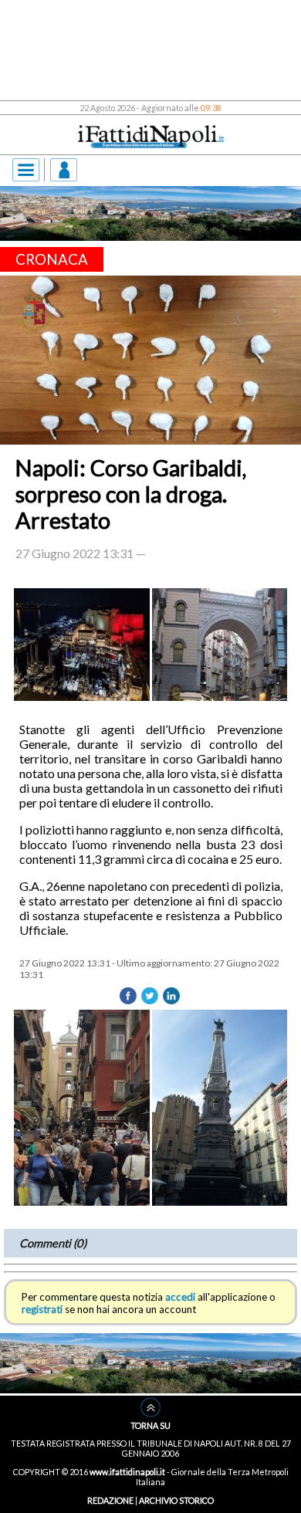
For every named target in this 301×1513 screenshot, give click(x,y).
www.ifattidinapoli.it (127, 1472)
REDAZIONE (110, 1500)
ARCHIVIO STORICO (176, 1500)
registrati (42, 1309)
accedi (180, 1297)
